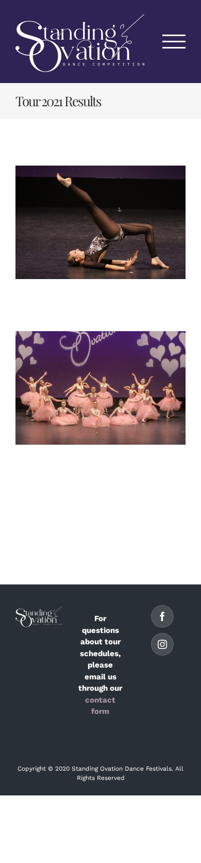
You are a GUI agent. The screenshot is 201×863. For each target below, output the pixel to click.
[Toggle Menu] (174, 41)
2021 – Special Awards (100, 388)
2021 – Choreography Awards (100, 222)
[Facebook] (162, 616)
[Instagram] (162, 644)
